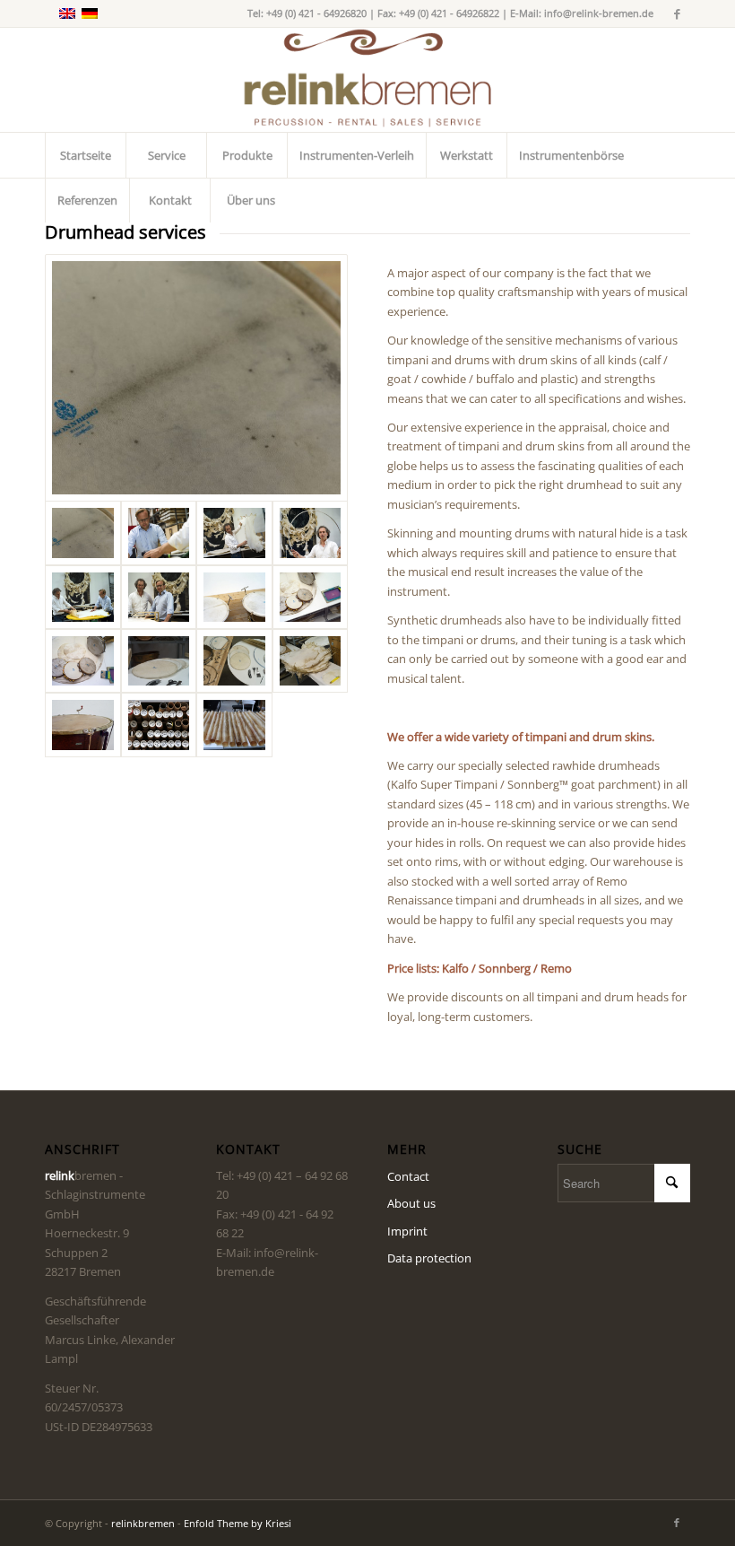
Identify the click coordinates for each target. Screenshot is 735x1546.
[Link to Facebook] (676, 13)
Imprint (407, 1231)
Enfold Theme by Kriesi (237, 1523)
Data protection (429, 1258)
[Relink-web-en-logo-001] (367, 80)
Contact (408, 1176)
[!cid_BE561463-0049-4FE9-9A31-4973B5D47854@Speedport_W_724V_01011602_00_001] (159, 724)
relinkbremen (143, 1523)
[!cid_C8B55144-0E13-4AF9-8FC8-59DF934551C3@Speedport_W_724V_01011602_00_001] (234, 724)
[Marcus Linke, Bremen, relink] (196, 378)
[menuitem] (85, 155)
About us (411, 1203)
